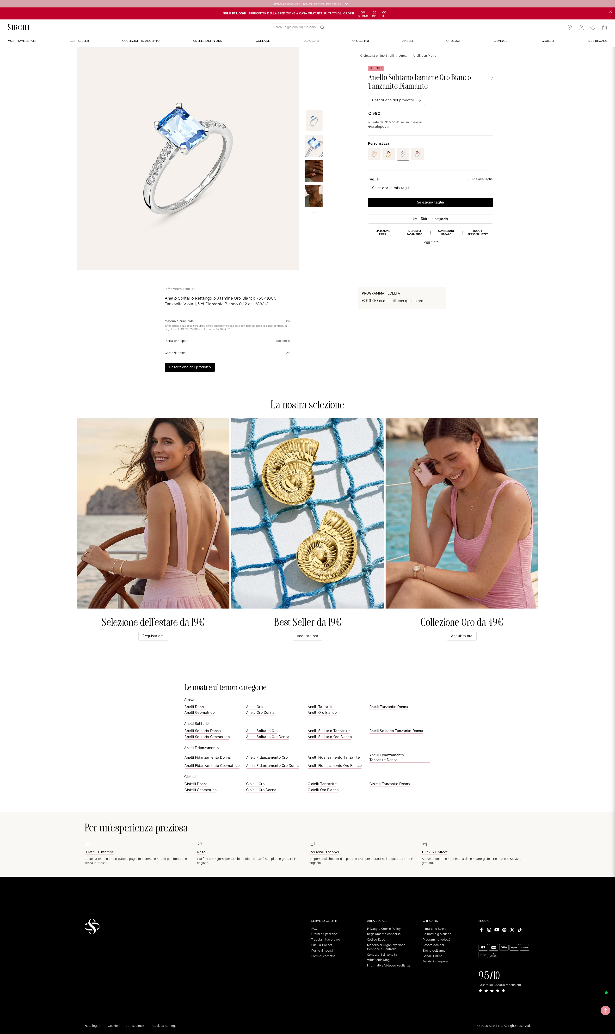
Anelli (403, 55)
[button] (430, 237)
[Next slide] (314, 212)
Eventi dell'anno (434, 950)
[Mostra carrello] (604, 27)
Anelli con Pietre (424, 55)
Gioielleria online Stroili (377, 55)
